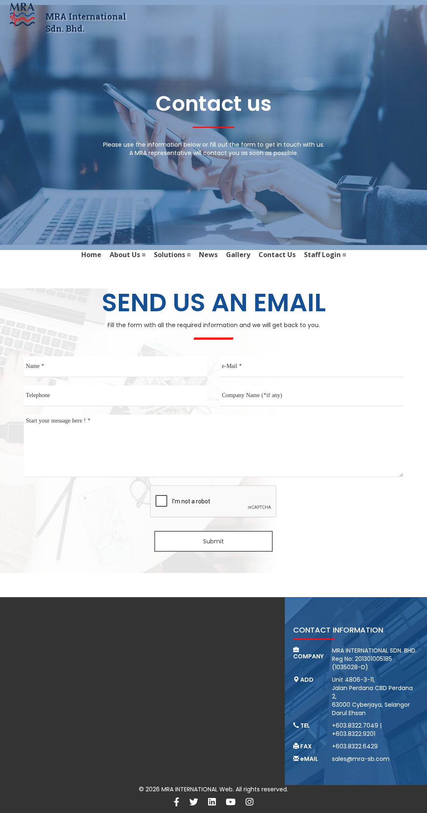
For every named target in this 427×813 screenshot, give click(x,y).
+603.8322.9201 (353, 734)
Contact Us (277, 254)
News (208, 254)
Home (91, 254)
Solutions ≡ (172, 254)
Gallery (238, 254)
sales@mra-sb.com (360, 759)
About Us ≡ (128, 254)
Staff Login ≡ (325, 254)
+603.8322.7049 (355, 725)
